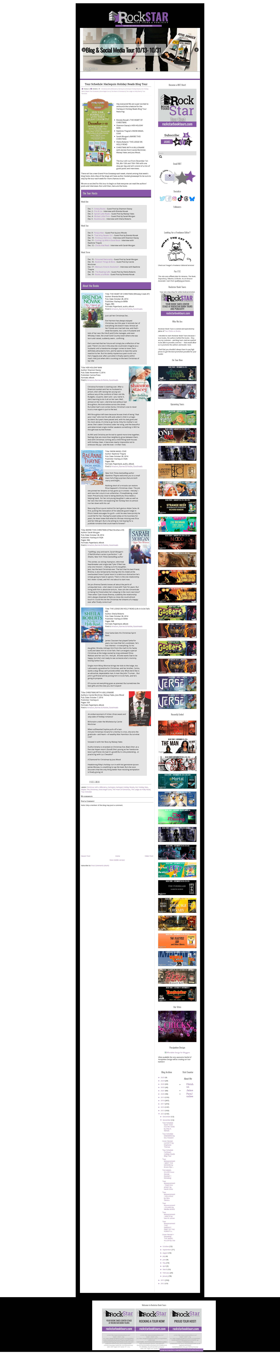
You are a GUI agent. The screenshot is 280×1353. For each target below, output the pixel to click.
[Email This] (90, 782)
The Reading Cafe (102, 272)
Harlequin (121, 89)
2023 (163, 1084)
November (167, 1120)
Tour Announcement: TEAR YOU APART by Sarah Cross (168, 1185)
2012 (163, 1283)
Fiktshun (189, 1085)
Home (88, 75)
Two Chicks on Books (172, 331)
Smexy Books (99, 208)
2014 (163, 1114)
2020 (163, 1094)
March (165, 1269)
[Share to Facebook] (96, 782)
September (167, 1250)
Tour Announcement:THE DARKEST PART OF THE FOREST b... (168, 1226)
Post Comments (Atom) (100, 865)
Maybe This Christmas (92, 91)
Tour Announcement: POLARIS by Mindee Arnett (168, 1206)
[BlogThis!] (92, 782)
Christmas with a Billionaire (109, 89)
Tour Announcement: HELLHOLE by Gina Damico (168, 1196)
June (164, 1259)
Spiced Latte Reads (102, 213)
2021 (163, 1090)
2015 (163, 1110)
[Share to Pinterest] (99, 782)
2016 (163, 1107)
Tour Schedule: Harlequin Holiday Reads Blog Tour (168, 1153)
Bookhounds (99, 219)
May (164, 1263)
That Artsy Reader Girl (103, 235)
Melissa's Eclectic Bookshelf (107, 267)
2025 (163, 1077)
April (164, 1266)
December (167, 1116)
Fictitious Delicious (103, 238)
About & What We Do (108, 75)
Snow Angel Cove (105, 91)
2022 (163, 1087)
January (166, 1276)
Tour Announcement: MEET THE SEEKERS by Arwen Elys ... (168, 1163)
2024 (163, 1081)
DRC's (174, 75)
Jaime (189, 1090)
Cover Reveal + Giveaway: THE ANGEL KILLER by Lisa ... (168, 1238)
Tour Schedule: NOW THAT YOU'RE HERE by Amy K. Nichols (168, 1127)
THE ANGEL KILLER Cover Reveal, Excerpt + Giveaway (168, 1174)
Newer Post (85, 856)
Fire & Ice (98, 211)
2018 (163, 1100)
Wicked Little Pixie (102, 216)
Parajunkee (99, 232)
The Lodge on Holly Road (133, 91)
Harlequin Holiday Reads (133, 89)
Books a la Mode (102, 274)
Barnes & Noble (125, 309)
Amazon (114, 309)
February (166, 1273)
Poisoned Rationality (104, 259)
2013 (163, 1280)
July (164, 1256)
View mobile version (117, 860)
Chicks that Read (102, 245)
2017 (163, 1104)
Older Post (149, 856)
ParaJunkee (189, 1095)
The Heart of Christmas (118, 91)
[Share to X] (94, 782)
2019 (163, 1097)
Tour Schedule (86, 792)
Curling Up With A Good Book (107, 240)
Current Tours (157, 75)
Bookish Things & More (105, 262)
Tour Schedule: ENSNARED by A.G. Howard (168, 1136)
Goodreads (137, 309)
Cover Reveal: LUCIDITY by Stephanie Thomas (168, 1144)
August (165, 1253)
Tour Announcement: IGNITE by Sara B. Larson (168, 1215)
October (166, 1246)
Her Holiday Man (141, 787)
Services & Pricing (134, 75)
